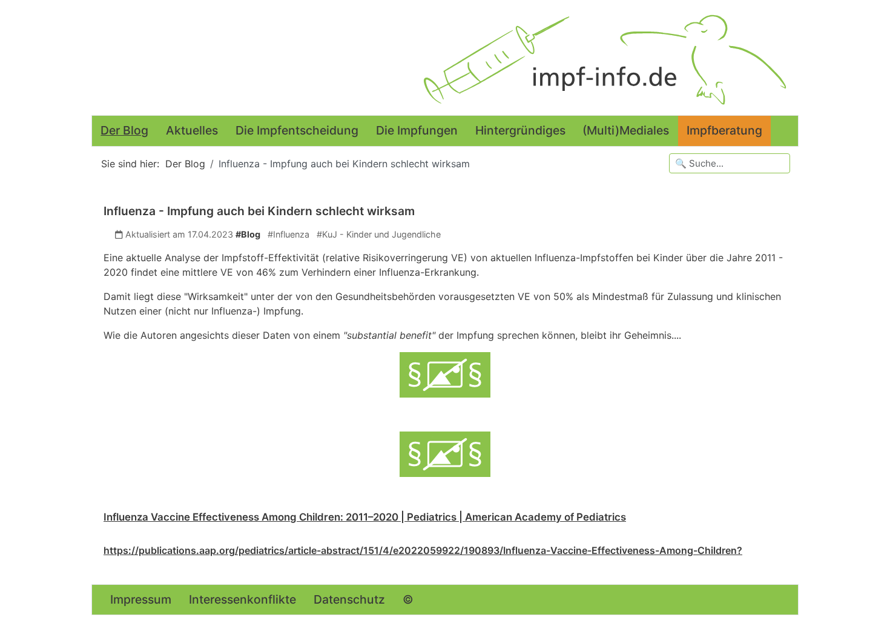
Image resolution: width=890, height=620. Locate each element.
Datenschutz (349, 599)
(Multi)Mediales (625, 130)
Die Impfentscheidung (297, 130)
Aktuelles (192, 130)
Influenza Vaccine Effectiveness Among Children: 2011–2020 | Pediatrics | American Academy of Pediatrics (365, 517)
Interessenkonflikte (242, 599)
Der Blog (124, 130)
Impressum (140, 599)
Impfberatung (724, 130)
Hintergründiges (520, 130)
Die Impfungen (417, 130)
